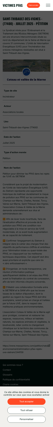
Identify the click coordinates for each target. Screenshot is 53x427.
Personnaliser (26, 419)
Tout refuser (26, 410)
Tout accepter (26, 401)
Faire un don (33, 5)
